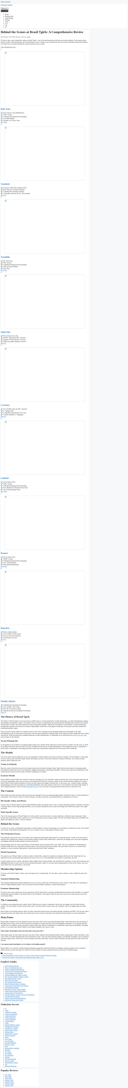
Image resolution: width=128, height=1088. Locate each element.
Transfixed (5, 184)
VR (6, 25)
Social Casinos (9, 1061)
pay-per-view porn (81, 735)
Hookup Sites (9, 16)
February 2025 (9, 1084)
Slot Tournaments (10, 1059)
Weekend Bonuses (10, 1066)
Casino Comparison (11, 1014)
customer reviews (32, 786)
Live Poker (8, 1039)
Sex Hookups (9, 1055)
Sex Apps (8, 1052)
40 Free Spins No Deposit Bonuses (16, 971)
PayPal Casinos (10, 1044)
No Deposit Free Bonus (12, 996)
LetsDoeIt (5, 478)
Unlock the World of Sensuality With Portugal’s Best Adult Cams (23, 957)
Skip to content (5, 1)
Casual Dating (9, 1021)
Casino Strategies (10, 1019)
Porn (6, 23)
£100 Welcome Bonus (12, 966)
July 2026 (8, 1075)
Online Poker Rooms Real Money (15, 991)
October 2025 (9, 1082)
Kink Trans (5, 109)
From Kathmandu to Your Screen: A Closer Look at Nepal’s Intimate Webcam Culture (29, 955)
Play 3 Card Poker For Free (13, 968)
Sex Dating (8, 1053)
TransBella (5, 257)
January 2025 (9, 1085)
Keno (6, 1037)
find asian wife (65, 783)
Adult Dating (9, 18)
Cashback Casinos (10, 1012)
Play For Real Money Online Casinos (16, 977)
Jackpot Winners (10, 1035)
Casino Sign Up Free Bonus (14, 993)
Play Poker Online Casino (13, 978)
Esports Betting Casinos (12, 1025)
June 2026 (8, 1076)
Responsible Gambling (12, 1048)
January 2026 (9, 1080)
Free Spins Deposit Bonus (13, 982)
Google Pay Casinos (11, 1028)
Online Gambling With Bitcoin (14, 969)
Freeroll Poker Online (11, 987)
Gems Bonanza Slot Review (14, 973)
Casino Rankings (10, 1017)
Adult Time (5, 332)
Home (7, 14)
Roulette (7, 1050)
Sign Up (3, 195)
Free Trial (4, 122)
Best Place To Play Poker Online (15, 989)
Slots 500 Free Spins (11, 980)
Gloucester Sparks (6, 5)
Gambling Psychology (12, 1026)
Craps (6, 1023)
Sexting (7, 20)
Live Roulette (9, 1041)
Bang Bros (5, 628)
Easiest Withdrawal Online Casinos (16, 975)
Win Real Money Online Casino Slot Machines (19, 995)
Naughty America (8, 701)
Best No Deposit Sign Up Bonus (15, 984)
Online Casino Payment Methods (15, 998)
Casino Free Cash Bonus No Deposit (16, 986)
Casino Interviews (10, 1016)
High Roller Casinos (11, 1030)
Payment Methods (10, 1043)
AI (5, 27)
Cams (6, 22)
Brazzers (4, 553)
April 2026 (8, 1078)
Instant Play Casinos (11, 1034)
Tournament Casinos (11, 1062)
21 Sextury (5, 405)
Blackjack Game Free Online (14, 1000)
